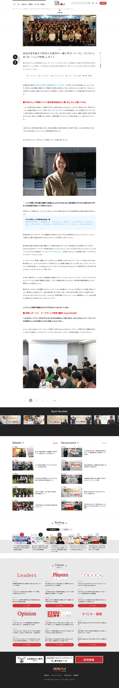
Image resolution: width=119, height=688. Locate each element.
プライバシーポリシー (56, 675)
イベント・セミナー (44, 75)
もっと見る (26, 605)
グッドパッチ (35, 224)
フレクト (74, 224)
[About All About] (59, 2)
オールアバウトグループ (58, 75)
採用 (85, 75)
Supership (45, 222)
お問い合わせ (67, 675)
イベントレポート (33, 75)
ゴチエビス (72, 535)
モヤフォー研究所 (39, 4)
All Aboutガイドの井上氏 (51, 251)
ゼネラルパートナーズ (60, 224)
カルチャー (70, 75)
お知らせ (24, 4)
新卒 (91, 75)
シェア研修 (78, 75)
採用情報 (75, 675)
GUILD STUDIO (32, 222)
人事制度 (59, 12)
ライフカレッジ (17, 535)
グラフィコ (46, 224)
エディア (67, 222)
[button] (117, 424)
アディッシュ (56, 222)
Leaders (64, 473)
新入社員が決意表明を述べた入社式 (51, 85)
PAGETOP (100, 65)
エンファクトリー (78, 222)
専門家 (30, 4)
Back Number (91, 44)
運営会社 (46, 675)
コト (18, 4)
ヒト (14, 4)
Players (64, 447)
